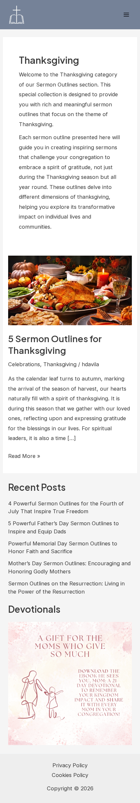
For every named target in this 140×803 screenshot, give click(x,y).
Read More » (24, 456)
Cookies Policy (70, 775)
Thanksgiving (60, 364)
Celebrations (24, 364)
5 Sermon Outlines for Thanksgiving (55, 344)
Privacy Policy (70, 765)
